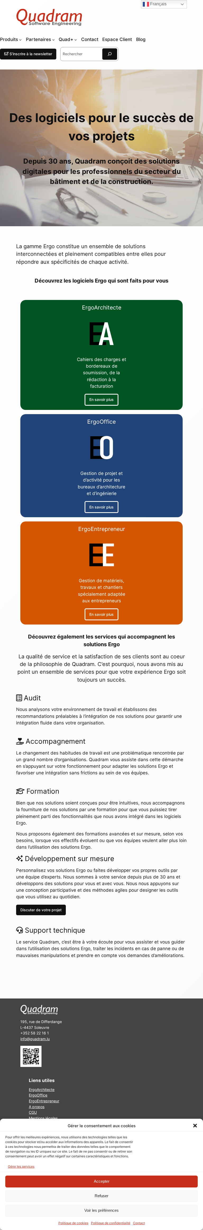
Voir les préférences (101, 1210)
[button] (195, 1125)
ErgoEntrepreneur (44, 1101)
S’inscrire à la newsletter (30, 54)
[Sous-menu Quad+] (75, 39)
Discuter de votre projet (41, 910)
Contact (139, 1223)
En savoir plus (101, 399)
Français (158, 4)
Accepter (101, 1181)
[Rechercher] (109, 54)
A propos (36, 1106)
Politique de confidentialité (110, 1223)
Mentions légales (43, 1118)
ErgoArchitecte (41, 1089)
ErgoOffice (38, 1095)
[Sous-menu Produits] (20, 39)
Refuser (101, 1196)
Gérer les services (21, 1166)
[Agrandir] (34, 1052)
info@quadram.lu (35, 1039)
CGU (33, 1112)
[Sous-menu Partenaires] (53, 39)
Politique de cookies (73, 1223)
